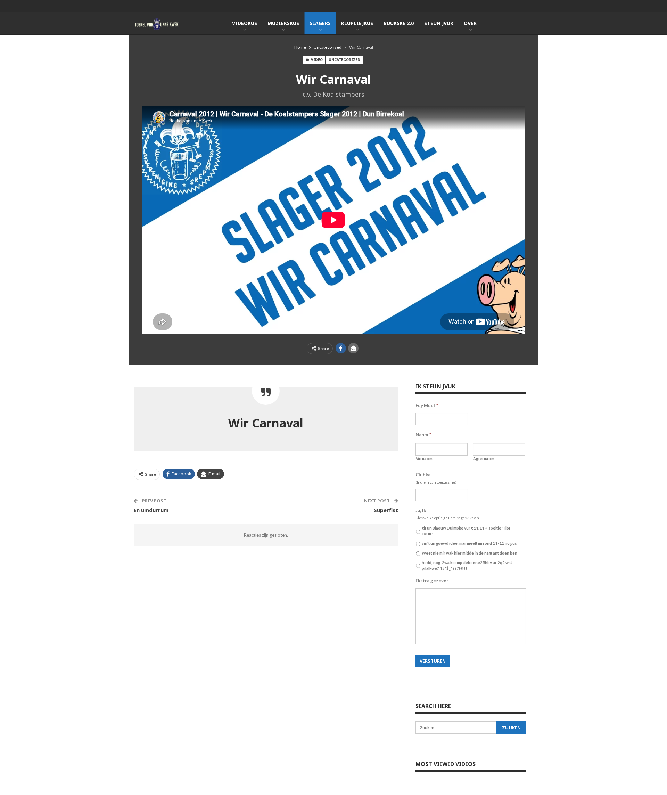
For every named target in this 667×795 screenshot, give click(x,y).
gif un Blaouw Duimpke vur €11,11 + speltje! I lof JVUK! (466, 531)
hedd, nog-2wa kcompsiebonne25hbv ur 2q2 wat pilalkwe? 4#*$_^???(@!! (467, 565)
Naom (423, 434)
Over (470, 23)
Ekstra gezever (431, 580)
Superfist (386, 510)
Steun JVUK (438, 23)
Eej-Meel (426, 405)
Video (316, 59)
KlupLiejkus (357, 23)
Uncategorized (344, 59)
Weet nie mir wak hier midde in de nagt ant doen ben (469, 553)
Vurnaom (424, 459)
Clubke (423, 474)
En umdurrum (151, 510)
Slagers (320, 23)
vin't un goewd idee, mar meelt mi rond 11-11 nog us (469, 543)
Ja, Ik (420, 510)
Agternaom (483, 459)
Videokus (244, 23)
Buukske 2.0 (399, 23)
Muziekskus (283, 23)
